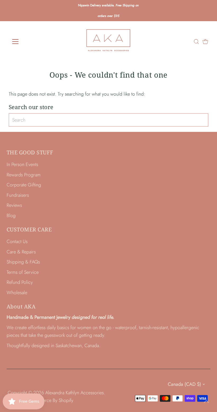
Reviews (14, 205)
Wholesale (17, 292)
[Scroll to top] (206, 401)
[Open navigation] (32, 41)
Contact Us (17, 241)
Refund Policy (20, 282)
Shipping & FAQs (23, 261)
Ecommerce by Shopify (50, 400)
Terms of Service (23, 272)
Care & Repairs (21, 251)
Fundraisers (18, 195)
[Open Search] (196, 41)
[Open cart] (205, 41)
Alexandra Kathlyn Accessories (74, 392)
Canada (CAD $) (184, 384)
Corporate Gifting (24, 184)
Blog (11, 215)
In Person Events (22, 164)
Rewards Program (23, 174)
